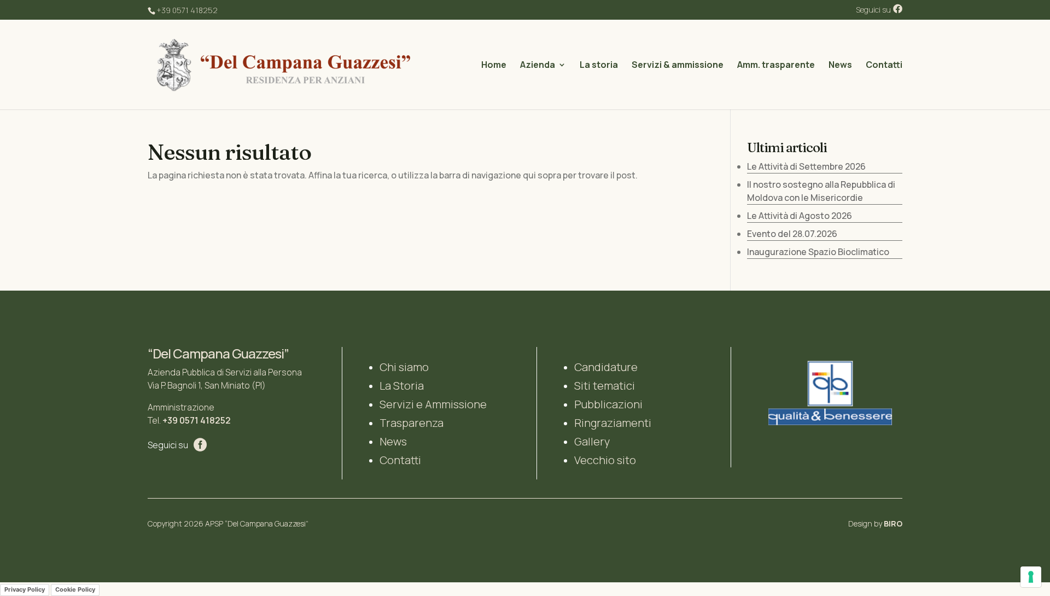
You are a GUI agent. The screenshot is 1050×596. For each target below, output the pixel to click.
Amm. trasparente (776, 66)
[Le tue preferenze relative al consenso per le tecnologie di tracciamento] (1030, 576)
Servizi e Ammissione (433, 404)
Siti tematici (604, 385)
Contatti (884, 66)
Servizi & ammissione (678, 66)
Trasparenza (412, 422)
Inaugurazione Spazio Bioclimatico (818, 252)
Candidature (606, 367)
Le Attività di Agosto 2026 (799, 216)
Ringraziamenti (612, 422)
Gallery (592, 441)
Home (493, 66)
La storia (599, 66)
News (840, 66)
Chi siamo (404, 367)
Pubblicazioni (608, 404)
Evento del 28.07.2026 (792, 234)
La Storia (402, 385)
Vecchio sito (605, 460)
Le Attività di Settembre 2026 (806, 166)
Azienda (537, 66)
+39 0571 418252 (196, 420)
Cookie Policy (75, 589)
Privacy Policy (24, 589)
